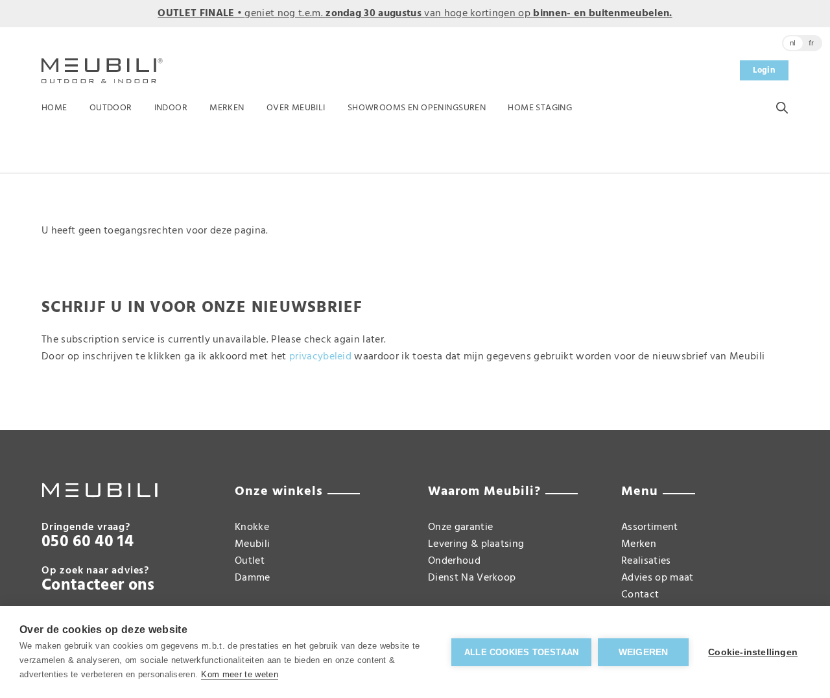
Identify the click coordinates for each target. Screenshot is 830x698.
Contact (640, 594)
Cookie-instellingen (753, 652)
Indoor (171, 108)
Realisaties (646, 561)
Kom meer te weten (239, 674)
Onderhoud (454, 561)
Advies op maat (657, 578)
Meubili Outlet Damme (252, 561)
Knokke (252, 527)
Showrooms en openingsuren (417, 108)
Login (764, 70)
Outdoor (110, 108)
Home (54, 108)
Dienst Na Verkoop (472, 578)
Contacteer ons (98, 586)
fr (811, 43)
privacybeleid (320, 356)
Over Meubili (296, 108)
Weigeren (644, 652)
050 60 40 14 (88, 542)
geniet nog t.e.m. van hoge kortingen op (415, 13)
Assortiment (649, 527)
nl (793, 43)
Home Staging (540, 108)
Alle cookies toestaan (521, 652)
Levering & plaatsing (476, 544)
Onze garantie (460, 527)
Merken (226, 108)
